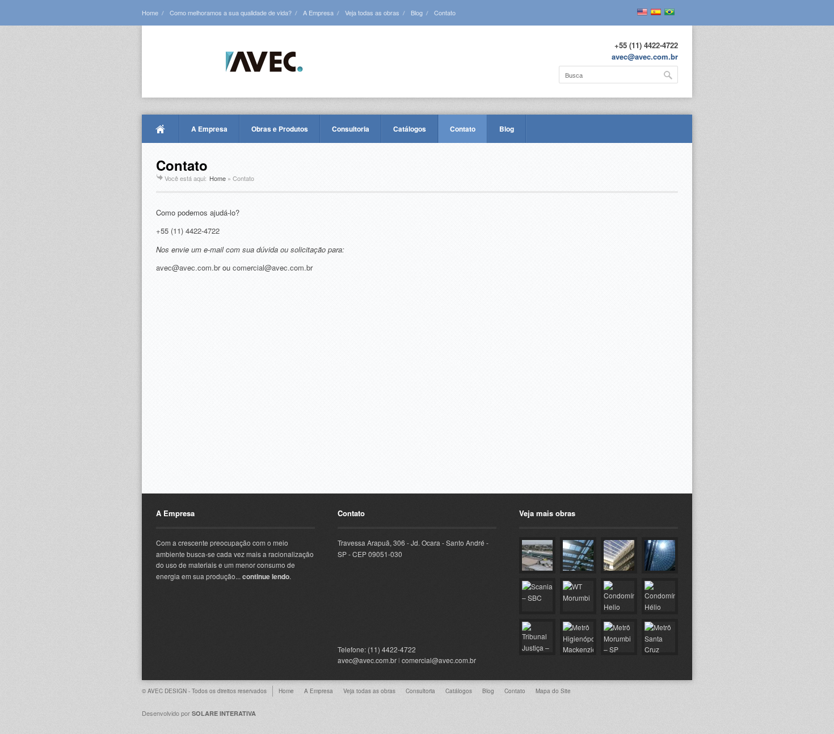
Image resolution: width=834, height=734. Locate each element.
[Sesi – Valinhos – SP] (619, 555)
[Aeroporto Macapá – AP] (537, 555)
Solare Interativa (224, 713)
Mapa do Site (553, 691)
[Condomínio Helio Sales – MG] (619, 596)
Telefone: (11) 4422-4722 (377, 649)
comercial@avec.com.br (273, 267)
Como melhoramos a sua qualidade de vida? (231, 12)
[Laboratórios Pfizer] (660, 555)
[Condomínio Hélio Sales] (660, 596)
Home (150, 12)
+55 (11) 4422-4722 (188, 230)
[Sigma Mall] (578, 555)
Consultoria (350, 129)
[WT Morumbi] (578, 596)
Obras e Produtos (279, 129)
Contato (445, 12)
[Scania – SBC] (537, 596)
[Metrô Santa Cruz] (660, 637)
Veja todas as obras (372, 12)
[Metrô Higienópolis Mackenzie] (578, 637)
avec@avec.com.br (645, 56)
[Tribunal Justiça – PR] (537, 637)
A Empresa (318, 12)
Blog (417, 12)
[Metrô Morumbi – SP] (619, 637)
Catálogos (409, 129)
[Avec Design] (229, 62)
